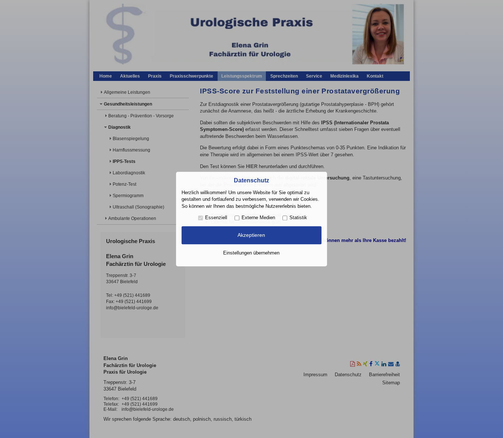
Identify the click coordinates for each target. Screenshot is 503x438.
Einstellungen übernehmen (251, 253)
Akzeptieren (251, 235)
